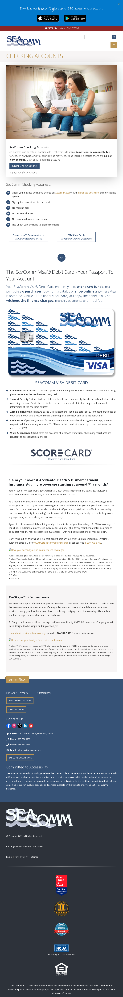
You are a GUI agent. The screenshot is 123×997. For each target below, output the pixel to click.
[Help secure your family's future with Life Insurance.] (37, 639)
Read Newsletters (19, 700)
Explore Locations (20, 757)
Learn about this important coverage (28, 633)
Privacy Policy (21, 857)
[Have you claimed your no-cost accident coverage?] (36, 549)
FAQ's (9, 857)
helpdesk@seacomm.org (29, 750)
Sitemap (34, 857)
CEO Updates (16, 709)
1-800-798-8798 (93, 542)
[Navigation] (114, 45)
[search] (114, 37)
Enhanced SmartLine (88, 192)
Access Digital (62, 192)
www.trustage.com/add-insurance (50, 542)
